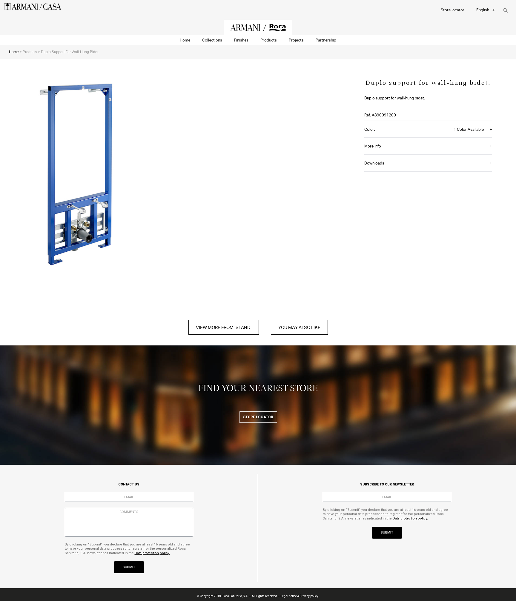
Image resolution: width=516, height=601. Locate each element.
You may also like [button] (299, 327)
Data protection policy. (152, 553)
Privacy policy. (309, 596)
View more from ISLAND (223, 327)
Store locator (452, 10)
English (482, 10)
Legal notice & (289, 596)
